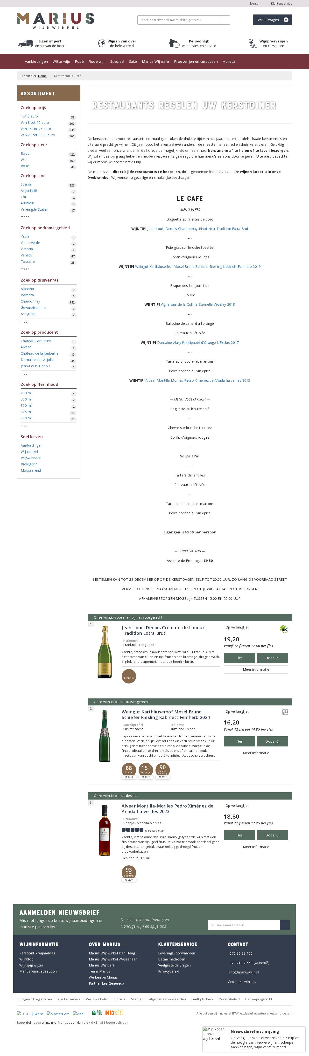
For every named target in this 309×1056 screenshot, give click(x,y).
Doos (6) (272, 658)
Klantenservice (281, 3)
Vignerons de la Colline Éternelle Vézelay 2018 (198, 304)
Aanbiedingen (36, 61)
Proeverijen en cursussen (196, 61)
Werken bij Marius (103, 977)
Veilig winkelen (97, 999)
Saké (133, 61)
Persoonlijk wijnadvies (37, 953)
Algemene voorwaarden (167, 999)
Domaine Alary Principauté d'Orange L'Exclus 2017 (198, 342)
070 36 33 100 (241, 953)
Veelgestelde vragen (174, 965)
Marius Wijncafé (155, 61)
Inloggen (254, 3)
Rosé (79, 61)
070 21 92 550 (241, 962)
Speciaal (117, 61)
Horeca (229, 61)
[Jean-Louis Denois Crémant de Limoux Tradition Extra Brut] (104, 652)
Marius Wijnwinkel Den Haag (112, 953)
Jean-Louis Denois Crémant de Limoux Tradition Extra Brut (163, 630)
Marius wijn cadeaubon (38, 971)
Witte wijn (61, 61)
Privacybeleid (168, 971)
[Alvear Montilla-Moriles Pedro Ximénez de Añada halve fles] (104, 830)
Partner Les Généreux (106, 983)
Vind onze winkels (242, 981)
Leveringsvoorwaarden (176, 953)
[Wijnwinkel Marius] (55, 21)
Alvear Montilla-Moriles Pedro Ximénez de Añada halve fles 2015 (198, 380)
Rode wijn (97, 61)
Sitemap (137, 999)
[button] (129, 676)
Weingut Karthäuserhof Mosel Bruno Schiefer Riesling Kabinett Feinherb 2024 (166, 714)
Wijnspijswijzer (31, 965)
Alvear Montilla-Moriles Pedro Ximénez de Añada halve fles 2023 (167, 808)
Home (42, 76)
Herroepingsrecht (258, 999)
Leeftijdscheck (202, 999)
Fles (239, 658)
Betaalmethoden (171, 959)
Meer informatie (256, 669)
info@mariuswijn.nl (244, 972)
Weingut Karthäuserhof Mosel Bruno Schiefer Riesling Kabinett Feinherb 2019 (198, 266)
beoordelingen (114, 1023)
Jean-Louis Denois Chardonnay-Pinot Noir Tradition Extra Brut (197, 228)
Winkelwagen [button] (272, 19)
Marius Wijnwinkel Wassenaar (113, 959)
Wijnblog (26, 959)
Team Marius (99, 971)
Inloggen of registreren (34, 999)
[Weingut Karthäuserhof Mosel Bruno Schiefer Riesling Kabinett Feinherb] (104, 736)
